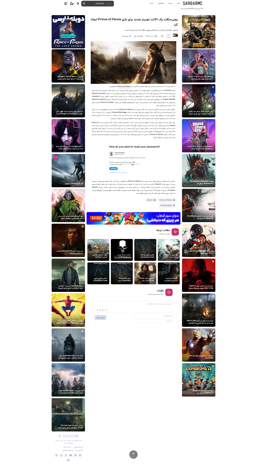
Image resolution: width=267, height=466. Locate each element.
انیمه (151, 3)
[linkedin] (68, 460)
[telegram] (75, 455)
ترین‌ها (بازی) (208, 247)
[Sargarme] (192, 3)
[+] (106, 310)
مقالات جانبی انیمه (76, 387)
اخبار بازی (137, 36)
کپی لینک (125, 36)
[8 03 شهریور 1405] (198, 135)
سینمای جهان (78, 73)
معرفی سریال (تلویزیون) (75, 282)
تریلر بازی (209, 108)
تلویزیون (161, 3)
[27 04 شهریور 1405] (68, 205)
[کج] (97, 310)
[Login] (65, 4)
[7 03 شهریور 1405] (198, 345)
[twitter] (61, 455)
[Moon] (77, 3)
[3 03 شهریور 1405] (68, 240)
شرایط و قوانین (66, 450)
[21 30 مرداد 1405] (68, 310)
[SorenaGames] (59, 436)
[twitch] (56, 455)
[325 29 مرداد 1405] (68, 380)
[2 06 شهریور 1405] (198, 66)
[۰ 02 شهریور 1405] (68, 414)
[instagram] (80, 455)
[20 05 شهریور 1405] (68, 100)
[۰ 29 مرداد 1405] (198, 380)
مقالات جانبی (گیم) (206, 73)
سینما (170, 3)
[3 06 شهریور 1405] (198, 100)
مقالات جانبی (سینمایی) (74, 142)
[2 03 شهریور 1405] (68, 170)
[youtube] (70, 455)
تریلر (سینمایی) (77, 247)
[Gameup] (72, 3)
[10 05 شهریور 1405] (68, 66)
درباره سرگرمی (78, 447)
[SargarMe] (70, 436)
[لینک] (102, 310)
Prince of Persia (123, 86)
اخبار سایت (66, 447)
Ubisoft (150, 200)
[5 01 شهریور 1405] (68, 345)
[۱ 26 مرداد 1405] (68, 275)
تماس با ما (79, 450)
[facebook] (66, 455)
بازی (178, 3)
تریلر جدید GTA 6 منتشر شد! (190, 8)
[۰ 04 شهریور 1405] (198, 170)
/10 (168, 37)
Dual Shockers (166, 205)
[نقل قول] (99, 310)
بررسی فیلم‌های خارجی (75, 180)
